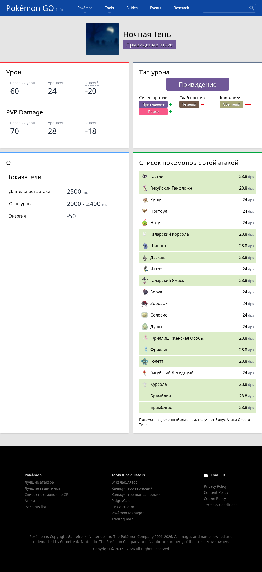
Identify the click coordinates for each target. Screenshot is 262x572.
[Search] (252, 8)
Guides (132, 8)
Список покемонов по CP (46, 494)
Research (181, 8)
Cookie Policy (215, 498)
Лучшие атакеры (40, 482)
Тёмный (189, 104)
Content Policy (216, 492)
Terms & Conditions (220, 504)
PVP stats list (35, 506)
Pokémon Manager (128, 512)
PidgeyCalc (121, 500)
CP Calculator (123, 506)
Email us (218, 474)
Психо (153, 111)
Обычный (231, 104)
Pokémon (85, 8)
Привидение (153, 104)
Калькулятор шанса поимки (136, 494)
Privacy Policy (215, 486)
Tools (109, 8)
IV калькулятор (125, 482)
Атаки (30, 500)
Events (155, 8)
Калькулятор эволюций (132, 488)
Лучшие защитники (42, 488)
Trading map (123, 519)
